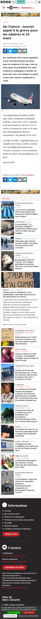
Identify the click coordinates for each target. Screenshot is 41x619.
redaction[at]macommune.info (14, 555)
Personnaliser (10, 616)
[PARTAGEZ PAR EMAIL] (20, 51)
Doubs (18, 441)
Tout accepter (14, 612)
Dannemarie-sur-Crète (24, 331)
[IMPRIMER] (24, 51)
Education (19, 408)
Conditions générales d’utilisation (18, 529)
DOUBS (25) (19, 385)
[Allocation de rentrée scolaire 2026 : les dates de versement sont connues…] (7, 242)
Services (25, 441)
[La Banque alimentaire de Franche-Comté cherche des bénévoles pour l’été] (7, 459)
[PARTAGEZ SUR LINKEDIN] (15, 51)
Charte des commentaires (14, 517)
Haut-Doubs (20, 349)
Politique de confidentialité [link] (28, 616)
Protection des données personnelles (19, 520)
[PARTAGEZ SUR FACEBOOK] (5, 51)
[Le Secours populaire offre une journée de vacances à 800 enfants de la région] (7, 206)
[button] (36, 2)
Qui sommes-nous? (12, 514)
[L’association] (7, 225)
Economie (26, 239)
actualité (19, 333)
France (18, 239)
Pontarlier (20, 222)
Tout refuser (28, 612)
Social (6, 22)
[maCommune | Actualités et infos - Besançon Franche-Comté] (13, 7)
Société (25, 257)
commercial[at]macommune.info (14, 561)
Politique (29, 333)
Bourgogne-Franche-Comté (24, 204)
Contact (8, 511)
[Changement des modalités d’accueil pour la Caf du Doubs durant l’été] (7, 444)
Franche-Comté (21, 406)
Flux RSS (8, 523)
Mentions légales (11, 526)
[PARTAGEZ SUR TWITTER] (10, 51)
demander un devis (14, 567)
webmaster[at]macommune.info (14, 588)
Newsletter (11, 534)
